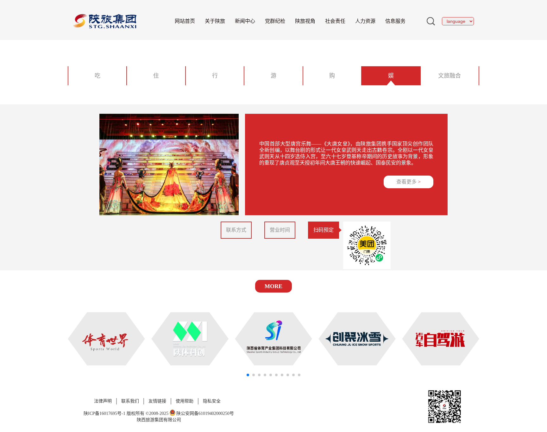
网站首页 (185, 21)
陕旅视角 (305, 21)
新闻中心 (245, 21)
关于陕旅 (215, 21)
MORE (273, 286)
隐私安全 (212, 401)
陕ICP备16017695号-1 (104, 413)
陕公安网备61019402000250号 (205, 413)
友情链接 (157, 401)
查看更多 (408, 181)
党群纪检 (275, 21)
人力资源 (365, 21)
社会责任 (335, 21)
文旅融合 (449, 76)
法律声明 (103, 401)
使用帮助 (184, 401)
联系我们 (130, 401)
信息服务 (395, 21)
